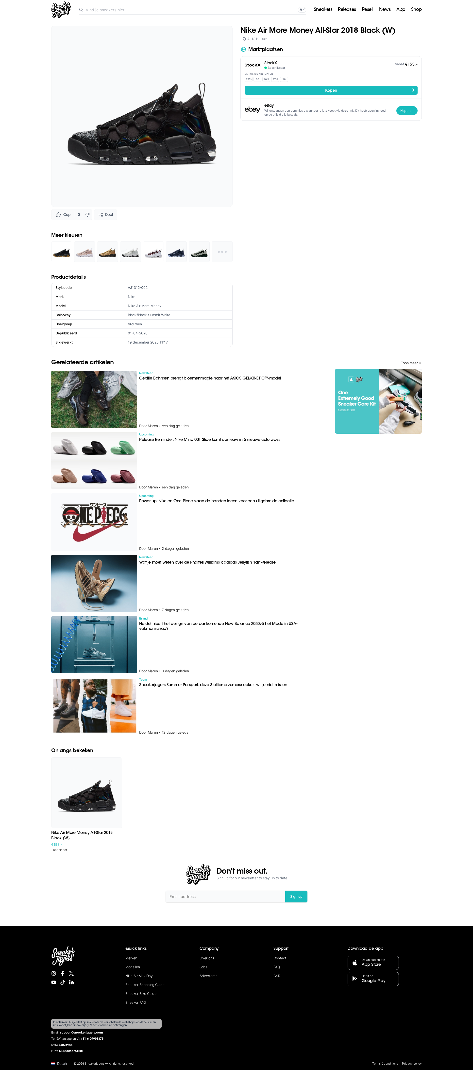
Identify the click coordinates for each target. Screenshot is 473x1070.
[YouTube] (53, 982)
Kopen (370, 90)
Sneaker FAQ (135, 1002)
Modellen (132, 967)
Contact (279, 958)
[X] (71, 973)
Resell (367, 10)
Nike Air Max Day (139, 976)
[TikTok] (62, 982)
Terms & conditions (385, 1063)
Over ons (207, 958)
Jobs (203, 967)
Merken (131, 958)
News (384, 10)
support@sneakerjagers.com (81, 1032)
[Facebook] (62, 973)
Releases (347, 10)
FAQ (276, 967)
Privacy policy (412, 1063)
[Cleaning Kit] (378, 401)
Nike (131, 296)
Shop (416, 10)
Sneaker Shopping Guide (145, 985)
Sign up (296, 896)
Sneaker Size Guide (140, 993)
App (400, 10)
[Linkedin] (71, 982)
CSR (276, 976)
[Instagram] (53, 973)
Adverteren (209, 976)
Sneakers (323, 10)
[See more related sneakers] (222, 251)
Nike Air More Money (144, 306)
